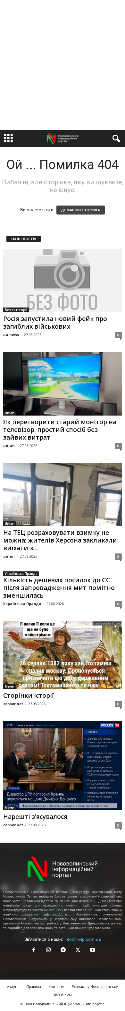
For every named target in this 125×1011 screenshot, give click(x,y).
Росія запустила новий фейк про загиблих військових (55, 323)
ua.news (11, 334)
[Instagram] (48, 950)
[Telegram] (63, 950)
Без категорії (16, 310)
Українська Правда (21, 573)
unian (9, 445)
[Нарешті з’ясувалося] (62, 765)
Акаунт (13, 986)
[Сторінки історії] (62, 655)
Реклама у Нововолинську (95, 986)
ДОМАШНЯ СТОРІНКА (80, 210)
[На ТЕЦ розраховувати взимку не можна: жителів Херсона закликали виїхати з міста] (62, 494)
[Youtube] (92, 950)
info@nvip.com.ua (82, 939)
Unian (9, 413)
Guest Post (62, 994)
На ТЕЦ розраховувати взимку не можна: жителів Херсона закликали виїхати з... (60, 540)
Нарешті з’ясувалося (35, 817)
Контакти (56, 986)
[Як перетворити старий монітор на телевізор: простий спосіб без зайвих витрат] (62, 383)
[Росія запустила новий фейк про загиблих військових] (62, 280)
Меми (9, 686)
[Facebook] (33, 950)
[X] (78, 950)
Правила (33, 986)
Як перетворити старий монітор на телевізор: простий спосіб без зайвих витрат (59, 430)
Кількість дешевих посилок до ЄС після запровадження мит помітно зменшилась (59, 588)
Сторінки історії (28, 695)
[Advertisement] (62, 65)
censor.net (13, 703)
